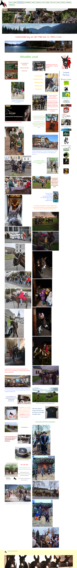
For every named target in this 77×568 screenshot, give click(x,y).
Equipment (47, 2)
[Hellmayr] (66, 164)
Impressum (10, 551)
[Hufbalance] (66, 130)
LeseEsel (33, 2)
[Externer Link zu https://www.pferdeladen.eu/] (66, 173)
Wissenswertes (38, 2)
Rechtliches (63, 2)
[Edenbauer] (66, 79)
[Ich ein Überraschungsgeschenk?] (66, 68)
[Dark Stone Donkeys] (66, 89)
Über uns (10, 2)
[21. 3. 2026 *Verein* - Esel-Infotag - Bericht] (38, 52)
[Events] (18, 501)
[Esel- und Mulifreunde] (66, 112)
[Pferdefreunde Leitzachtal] (66, 144)
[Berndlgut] (66, 85)
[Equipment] (23, 458)
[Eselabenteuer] (66, 96)
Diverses (58, 2)
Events (43, 2)
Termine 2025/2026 (27, 2)
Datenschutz (15, 551)
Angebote (15, 2)
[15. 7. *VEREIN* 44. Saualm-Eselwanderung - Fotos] (17, 99)
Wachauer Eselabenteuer (66, 98)
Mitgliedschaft (68, 2)
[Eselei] (66, 157)
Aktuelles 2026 (20, 2)
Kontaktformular (11, 4)
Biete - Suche (53, 2)
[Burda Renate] (66, 106)
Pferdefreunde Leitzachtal (66, 145)
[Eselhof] (66, 151)
